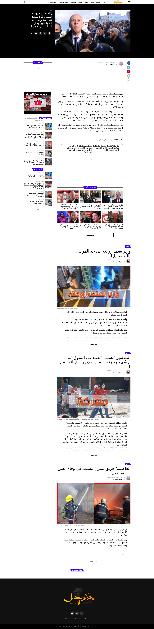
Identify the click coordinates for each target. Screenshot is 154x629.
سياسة (98, 2)
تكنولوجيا (73, 2)
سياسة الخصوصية (77, 618)
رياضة (92, 2)
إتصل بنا (86, 618)
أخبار (104, 2)
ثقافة (86, 2)
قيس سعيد (97, 140)
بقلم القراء (53, 2)
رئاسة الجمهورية (107, 140)
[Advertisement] (90, 80)
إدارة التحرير (111, 64)
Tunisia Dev (59, 626)
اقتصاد (80, 2)
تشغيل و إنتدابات (63, 2)
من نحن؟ (67, 618)
